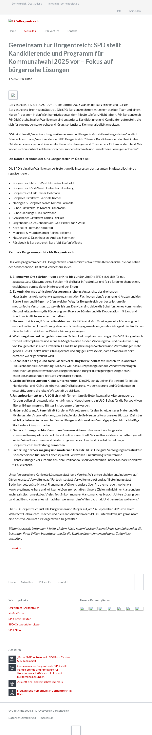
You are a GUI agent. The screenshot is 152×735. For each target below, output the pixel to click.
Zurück (16, 548)
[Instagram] (17, 10)
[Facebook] (10, 10)
